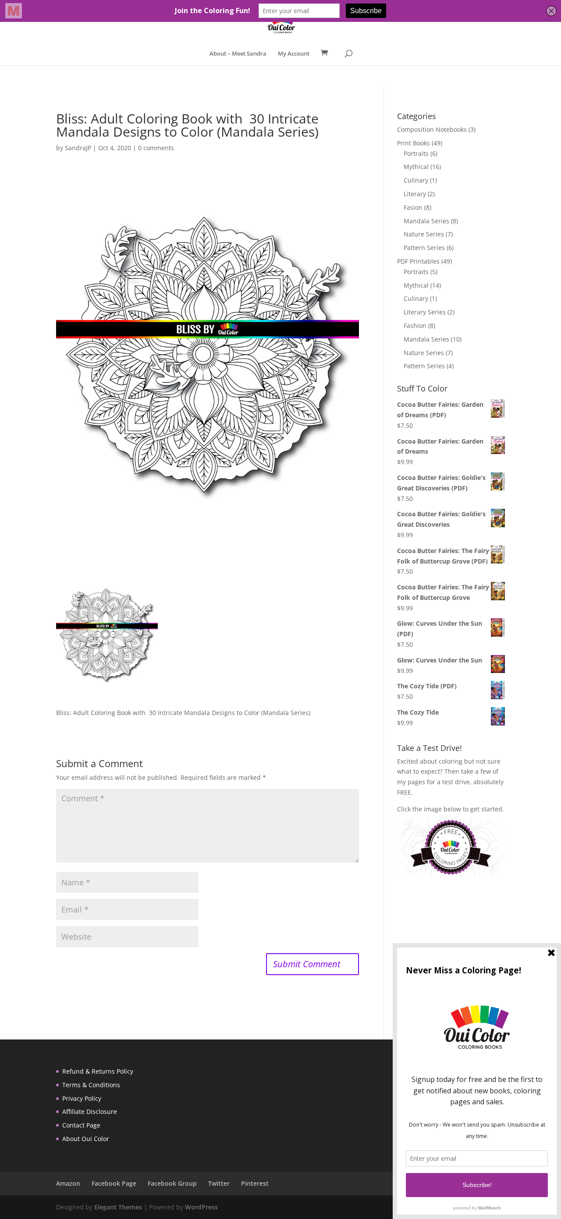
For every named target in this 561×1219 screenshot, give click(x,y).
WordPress (201, 1207)
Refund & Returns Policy (97, 1071)
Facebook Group (172, 1183)
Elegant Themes (118, 1207)
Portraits (416, 153)
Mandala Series (426, 221)
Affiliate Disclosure (89, 1111)
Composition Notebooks (432, 129)
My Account (293, 53)
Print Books (413, 143)
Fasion (413, 207)
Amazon (68, 1183)
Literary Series (425, 312)
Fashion (415, 325)
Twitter (219, 1183)
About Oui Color (85, 1138)
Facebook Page (114, 1183)
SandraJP (78, 148)
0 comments (156, 148)
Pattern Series (424, 247)
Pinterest (255, 1183)
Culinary (416, 180)
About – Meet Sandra (237, 53)
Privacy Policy (81, 1098)
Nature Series (424, 234)
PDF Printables (418, 261)
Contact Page (81, 1125)
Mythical (416, 166)
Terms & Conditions (91, 1085)
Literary (415, 194)
